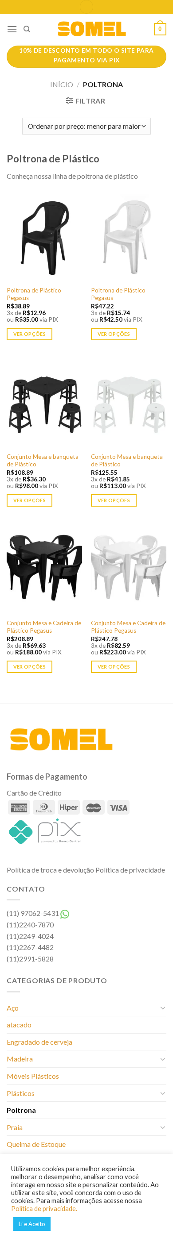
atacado (19, 1024)
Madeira (20, 1058)
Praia (15, 1127)
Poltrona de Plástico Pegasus (34, 294)
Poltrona (21, 1110)
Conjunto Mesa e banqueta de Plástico (43, 460)
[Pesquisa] (27, 29)
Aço (13, 1008)
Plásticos (21, 1093)
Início (61, 84)
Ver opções (29, 334)
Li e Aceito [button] (32, 1223)
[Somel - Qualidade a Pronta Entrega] (92, 29)
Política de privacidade (130, 869)
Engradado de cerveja (39, 1042)
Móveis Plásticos (33, 1076)
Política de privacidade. (44, 1208)
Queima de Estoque (36, 1144)
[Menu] (12, 29)
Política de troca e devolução (50, 869)
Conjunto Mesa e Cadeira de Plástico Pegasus (44, 626)
